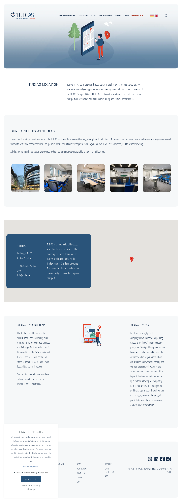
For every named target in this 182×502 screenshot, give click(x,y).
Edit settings (31, 489)
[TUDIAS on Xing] (168, 458)
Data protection (34, 466)
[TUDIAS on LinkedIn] (156, 458)
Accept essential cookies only (31, 485)
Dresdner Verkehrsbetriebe (28, 384)
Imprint (25, 466)
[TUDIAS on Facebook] (162, 458)
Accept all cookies (31, 479)
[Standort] (152, 15)
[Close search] (166, 16)
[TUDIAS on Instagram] (150, 458)
